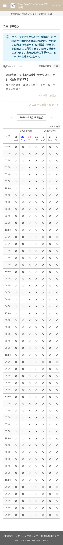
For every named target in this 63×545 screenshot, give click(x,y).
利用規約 (8, 535)
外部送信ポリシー (50, 535)
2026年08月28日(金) (31, 117)
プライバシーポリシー (26, 535)
